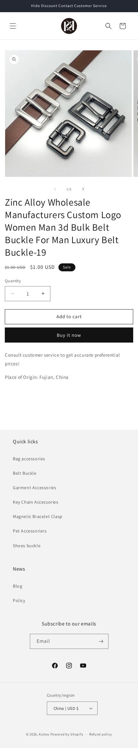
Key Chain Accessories (35, 502)
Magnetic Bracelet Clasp (38, 516)
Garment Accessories (34, 487)
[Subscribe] (101, 641)
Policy (19, 600)
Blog (17, 586)
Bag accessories (29, 459)
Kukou (44, 734)
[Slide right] (83, 189)
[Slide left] (55, 189)
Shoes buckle (26, 545)
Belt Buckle (25, 473)
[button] (13, 26)
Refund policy (100, 734)
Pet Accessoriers (30, 531)
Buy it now (69, 335)
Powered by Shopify (66, 734)
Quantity (13, 281)
